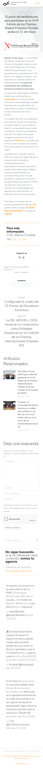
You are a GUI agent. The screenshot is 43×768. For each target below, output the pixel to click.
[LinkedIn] (24, 284)
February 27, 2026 (16, 728)
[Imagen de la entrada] (9, 374)
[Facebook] (12, 284)
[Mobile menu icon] (37, 3)
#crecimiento (21, 688)
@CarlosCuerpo (26, 681)
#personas (24, 603)
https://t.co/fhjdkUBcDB (23, 656)
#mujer (9, 688)
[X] (18, 284)
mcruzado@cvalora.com (19, 571)
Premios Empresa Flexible (20, 267)
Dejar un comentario (21, 272)
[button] (10, 2)
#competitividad (14, 691)
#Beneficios (27, 596)
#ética (23, 653)
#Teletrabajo (19, 592)
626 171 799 (19, 239)
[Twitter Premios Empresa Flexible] (19, 257)
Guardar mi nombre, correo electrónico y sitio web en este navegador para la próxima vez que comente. (20, 508)
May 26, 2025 (13, 668)
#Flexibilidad (13, 596)
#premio (16, 607)
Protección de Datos (22, 758)
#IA (8, 653)
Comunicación (8, 270)
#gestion (10, 603)
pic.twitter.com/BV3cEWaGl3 (21, 660)
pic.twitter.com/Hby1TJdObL (21, 716)
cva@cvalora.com (21, 763)
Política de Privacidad (18, 756)
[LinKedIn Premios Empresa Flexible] (23, 257)
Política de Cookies (33, 756)
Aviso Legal (6, 756)
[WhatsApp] (30, 284)
